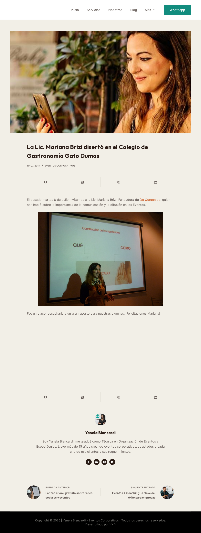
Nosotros (115, 10)
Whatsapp (177, 10)
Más (148, 10)
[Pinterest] (119, 182)
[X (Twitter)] (82, 182)
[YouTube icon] (112, 462)
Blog (133, 10)
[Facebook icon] (89, 462)
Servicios (93, 10)
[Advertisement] (100, 353)
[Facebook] (45, 182)
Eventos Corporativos (60, 165)
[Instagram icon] (104, 462)
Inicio (75, 10)
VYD (113, 524)
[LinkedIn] (155, 182)
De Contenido (150, 200)
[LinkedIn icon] (97, 462)
